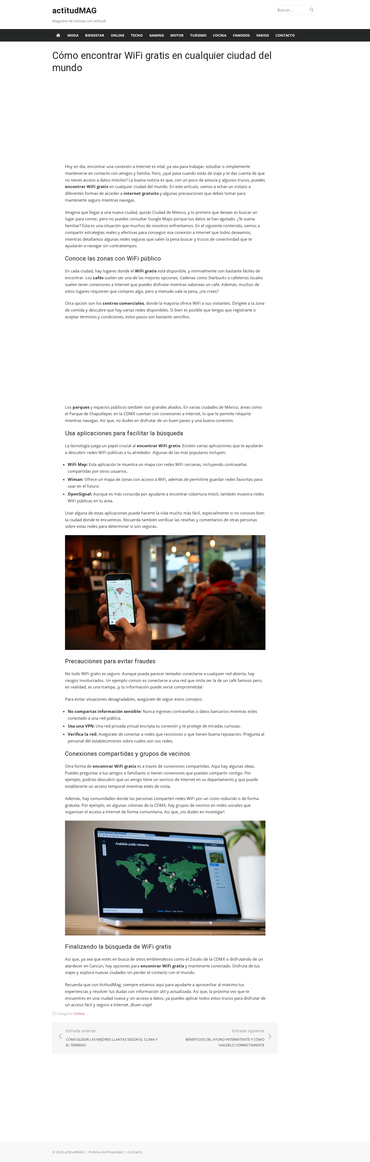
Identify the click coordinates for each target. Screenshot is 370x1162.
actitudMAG (74, 10)
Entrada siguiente (225, 1038)
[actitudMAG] (58, 35)
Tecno (137, 35)
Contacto (285, 35)
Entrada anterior (111, 1038)
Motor (177, 35)
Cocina (219, 35)
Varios (262, 35)
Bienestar (94, 35)
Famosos (241, 35)
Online (117, 35)
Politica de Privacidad (106, 1152)
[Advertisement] (165, 120)
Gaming (156, 35)
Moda (73, 35)
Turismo (198, 35)
